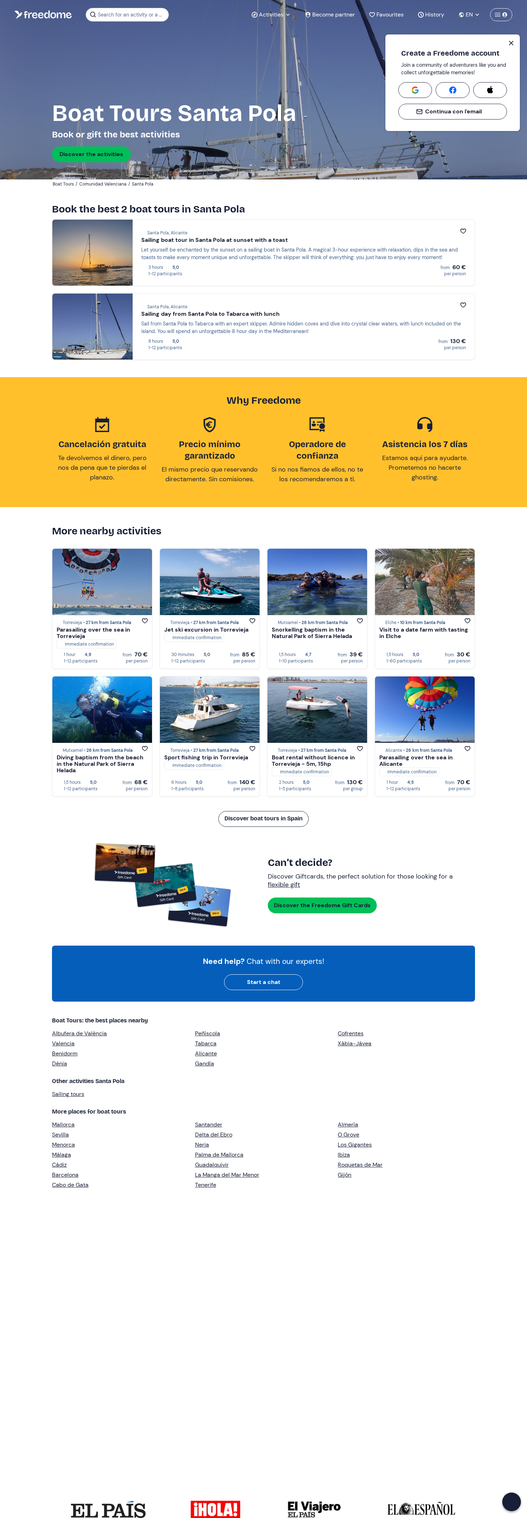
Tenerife (205, 1185)
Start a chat (263, 982)
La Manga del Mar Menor (227, 1175)
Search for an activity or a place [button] (132, 14)
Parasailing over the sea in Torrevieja (93, 633)
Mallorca (63, 1124)
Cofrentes (351, 1033)
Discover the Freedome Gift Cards (322, 905)
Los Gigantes (355, 1144)
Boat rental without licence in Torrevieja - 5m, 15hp (313, 761)
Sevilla (60, 1134)
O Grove (348, 1134)
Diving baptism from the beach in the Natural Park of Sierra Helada (100, 764)
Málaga (61, 1154)
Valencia (63, 1043)
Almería (348, 1124)
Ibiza (344, 1154)
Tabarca (206, 1043)
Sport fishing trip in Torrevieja (206, 757)
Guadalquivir (212, 1164)
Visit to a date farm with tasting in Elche (423, 633)
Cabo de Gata (70, 1185)
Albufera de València (79, 1033)
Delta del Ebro (213, 1134)
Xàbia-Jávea (354, 1043)
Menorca (63, 1144)
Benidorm (64, 1053)
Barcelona (65, 1175)
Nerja (202, 1144)
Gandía (204, 1063)
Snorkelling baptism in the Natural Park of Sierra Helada (312, 633)
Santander (208, 1124)
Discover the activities (91, 154)
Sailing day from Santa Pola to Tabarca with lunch (210, 314)
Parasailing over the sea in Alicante (416, 761)
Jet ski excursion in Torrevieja (206, 629)
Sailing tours (68, 1094)
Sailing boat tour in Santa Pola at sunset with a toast (214, 240)
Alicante (206, 1053)
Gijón (344, 1175)
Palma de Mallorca (219, 1154)
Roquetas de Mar (360, 1164)
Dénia (59, 1063)
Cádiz (59, 1164)
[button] (511, 1502)
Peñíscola (207, 1033)
